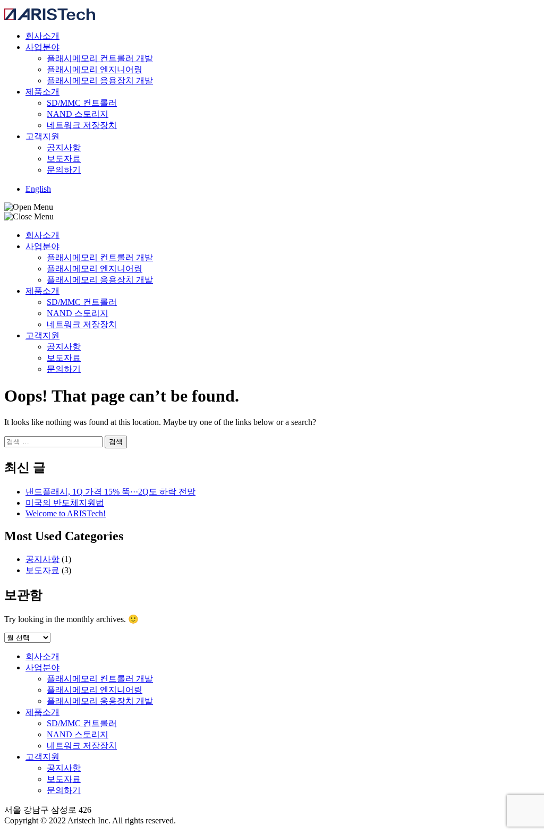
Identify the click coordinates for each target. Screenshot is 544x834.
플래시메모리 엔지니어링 (94, 69)
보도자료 (64, 158)
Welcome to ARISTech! (66, 513)
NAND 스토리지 (77, 113)
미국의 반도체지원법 (65, 502)
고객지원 (43, 136)
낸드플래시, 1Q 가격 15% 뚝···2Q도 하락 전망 (111, 491)
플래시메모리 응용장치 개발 (100, 80)
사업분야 (43, 47)
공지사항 (64, 147)
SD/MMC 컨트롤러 (82, 102)
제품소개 (43, 91)
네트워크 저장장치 (82, 125)
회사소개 (43, 35)
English (38, 188)
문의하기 (64, 169)
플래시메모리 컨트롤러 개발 (100, 58)
